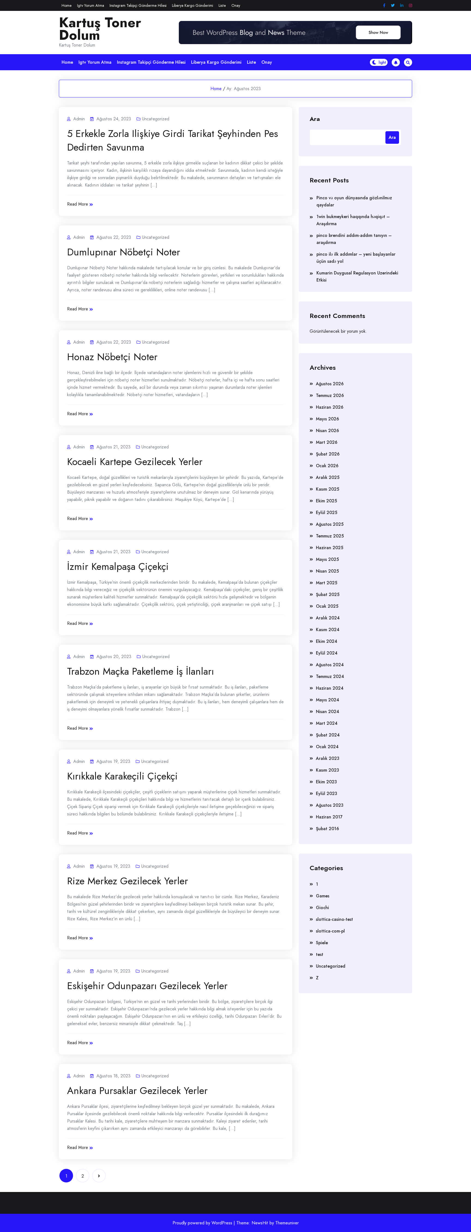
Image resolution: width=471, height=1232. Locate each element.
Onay (235, 5)
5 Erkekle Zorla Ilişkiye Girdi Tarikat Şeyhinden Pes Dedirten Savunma (172, 140)
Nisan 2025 (327, 571)
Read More (77, 204)
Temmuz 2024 (330, 676)
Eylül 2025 (326, 512)
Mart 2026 (326, 442)
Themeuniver (287, 1223)
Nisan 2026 (327, 430)
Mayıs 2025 (327, 559)
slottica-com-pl (330, 931)
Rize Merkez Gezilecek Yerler (127, 881)
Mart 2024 (326, 723)
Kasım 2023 (327, 770)
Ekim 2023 (326, 782)
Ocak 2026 (327, 466)
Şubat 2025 (327, 594)
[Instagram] (410, 5)
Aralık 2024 (328, 618)
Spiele (322, 943)
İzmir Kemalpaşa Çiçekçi (118, 566)
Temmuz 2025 (330, 536)
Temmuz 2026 (330, 395)
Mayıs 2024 (327, 700)
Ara (315, 118)
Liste (222, 5)
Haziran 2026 (329, 407)
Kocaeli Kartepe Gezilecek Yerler (135, 461)
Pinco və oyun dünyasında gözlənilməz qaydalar (354, 201)
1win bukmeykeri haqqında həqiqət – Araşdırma (353, 220)
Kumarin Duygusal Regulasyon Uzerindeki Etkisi (357, 276)
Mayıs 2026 (327, 419)
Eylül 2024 (326, 653)
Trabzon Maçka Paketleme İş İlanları (140, 671)
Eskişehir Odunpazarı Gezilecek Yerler (147, 985)
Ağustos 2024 (330, 665)
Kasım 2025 (327, 489)
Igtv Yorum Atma (90, 5)
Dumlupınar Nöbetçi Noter (123, 252)
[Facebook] (384, 5)
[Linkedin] (401, 5)
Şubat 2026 (328, 454)
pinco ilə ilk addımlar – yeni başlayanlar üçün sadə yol (355, 257)
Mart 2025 (326, 583)
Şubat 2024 (328, 735)
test (319, 954)
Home (67, 5)
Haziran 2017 (329, 817)
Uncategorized (155, 119)
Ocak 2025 (327, 606)
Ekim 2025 (326, 501)
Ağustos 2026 (330, 384)
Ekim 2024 (326, 641)
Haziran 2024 (329, 688)
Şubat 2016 (327, 829)
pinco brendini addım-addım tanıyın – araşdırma (354, 239)
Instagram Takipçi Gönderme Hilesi (138, 5)
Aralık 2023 (327, 758)
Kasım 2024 (327, 629)
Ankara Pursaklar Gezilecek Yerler (137, 1090)
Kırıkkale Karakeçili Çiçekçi (122, 776)
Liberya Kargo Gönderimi (192, 5)
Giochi (322, 907)
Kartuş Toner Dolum (100, 28)
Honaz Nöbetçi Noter (112, 356)
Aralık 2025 (327, 477)
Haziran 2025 (329, 548)
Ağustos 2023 (329, 805)
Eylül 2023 (326, 793)
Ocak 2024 (327, 747)
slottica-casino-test (334, 919)
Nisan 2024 (327, 711)
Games (322, 896)
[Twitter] (393, 5)
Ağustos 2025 (329, 524)
